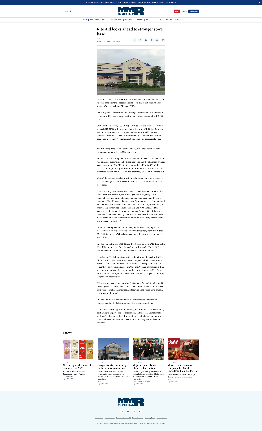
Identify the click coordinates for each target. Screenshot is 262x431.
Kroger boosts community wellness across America (112, 366)
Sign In (184, 11)
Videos (104, 20)
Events (148, 20)
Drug (177, 20)
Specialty (168, 20)
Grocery (158, 20)
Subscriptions (150, 418)
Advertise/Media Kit (123, 418)
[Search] (71, 11)
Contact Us (99, 418)
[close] (259, 2)
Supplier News (116, 20)
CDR (176, 11)
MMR (98, 39)
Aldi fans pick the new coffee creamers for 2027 (78, 366)
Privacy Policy (162, 418)
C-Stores (139, 20)
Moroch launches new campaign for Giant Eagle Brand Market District (183, 368)
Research (128, 20)
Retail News (94, 20)
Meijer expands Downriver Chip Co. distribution (147, 366)
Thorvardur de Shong (141, 381)
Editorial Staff (110, 418)
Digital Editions (137, 418)
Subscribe (194, 11)
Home (85, 20)
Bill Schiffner (68, 377)
